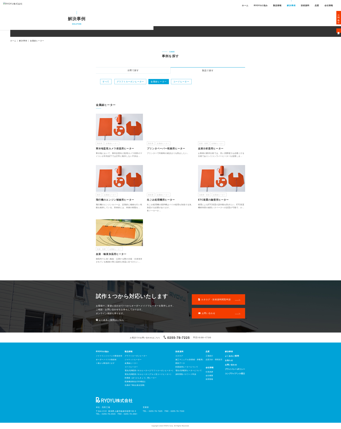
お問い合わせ (208, 313)
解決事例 (291, 5)
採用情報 (209, 379)
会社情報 (328, 5)
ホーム (245, 5)
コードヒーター (181, 81)
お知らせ (229, 360)
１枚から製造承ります (105, 363)
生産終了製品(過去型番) (135, 385)
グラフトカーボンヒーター (130, 81)
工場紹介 (209, 355)
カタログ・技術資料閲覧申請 (216, 299)
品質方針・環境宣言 (214, 359)
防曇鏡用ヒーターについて (186, 366)
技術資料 (305, 5)
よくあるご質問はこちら (111, 319)
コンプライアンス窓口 (235, 373)
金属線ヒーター (159, 81)
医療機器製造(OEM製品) (135, 381)
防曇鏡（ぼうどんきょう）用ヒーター (141, 377)
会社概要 (209, 375)
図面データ (180, 363)
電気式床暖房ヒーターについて (188, 370)
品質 (317, 5)
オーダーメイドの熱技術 (106, 359)
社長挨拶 (209, 371)
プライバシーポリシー (235, 369)
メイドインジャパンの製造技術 (109, 355)
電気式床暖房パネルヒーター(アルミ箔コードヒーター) (148, 374)
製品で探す (208, 70)
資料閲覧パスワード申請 (185, 374)
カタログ (179, 355)
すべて (105, 81)
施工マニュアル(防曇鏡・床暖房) (189, 359)
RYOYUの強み (261, 5)
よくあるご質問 (232, 355)
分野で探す (133, 70)
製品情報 (277, 5)
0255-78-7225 (178, 337)
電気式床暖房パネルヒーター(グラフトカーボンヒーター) (149, 370)
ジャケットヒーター (133, 359)
